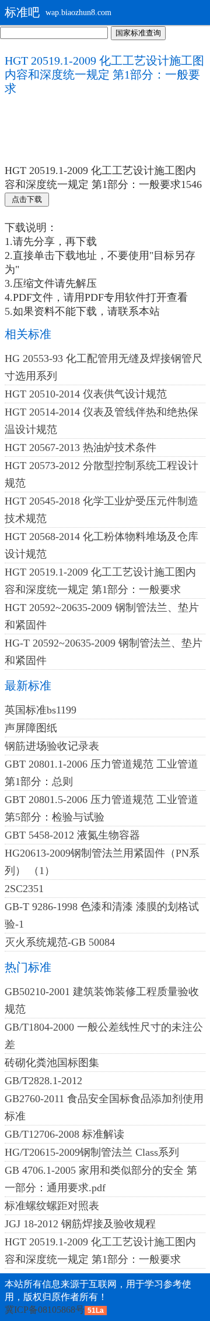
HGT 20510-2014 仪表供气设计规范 (86, 394)
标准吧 (22, 12)
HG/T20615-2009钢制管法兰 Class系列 (92, 1152)
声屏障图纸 (31, 728)
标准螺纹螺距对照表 (52, 1206)
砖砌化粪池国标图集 (52, 1062)
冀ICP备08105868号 (45, 1310)
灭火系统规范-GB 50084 (60, 942)
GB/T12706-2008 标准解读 (64, 1134)
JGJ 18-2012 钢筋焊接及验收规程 (80, 1224)
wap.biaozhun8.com (78, 12)
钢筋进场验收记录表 (52, 746)
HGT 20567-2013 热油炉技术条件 (80, 447)
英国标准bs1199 (40, 710)
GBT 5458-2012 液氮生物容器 (72, 835)
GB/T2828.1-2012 (43, 1080)
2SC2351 (24, 888)
